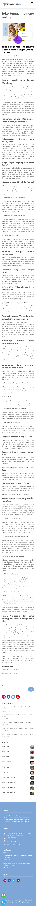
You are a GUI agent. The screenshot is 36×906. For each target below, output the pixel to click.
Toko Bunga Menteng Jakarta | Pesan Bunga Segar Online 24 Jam (18, 49)
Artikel (9, 56)
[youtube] (18, 697)
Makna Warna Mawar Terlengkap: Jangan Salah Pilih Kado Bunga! (18, 715)
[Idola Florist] (11, 6)
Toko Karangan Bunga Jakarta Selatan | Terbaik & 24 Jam (17, 734)
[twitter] (13, 697)
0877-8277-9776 (14, 670)
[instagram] (4, 697)
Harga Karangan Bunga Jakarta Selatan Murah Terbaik (17, 722)
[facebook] (8, 697)
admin (4, 56)
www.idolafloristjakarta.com (21, 902)
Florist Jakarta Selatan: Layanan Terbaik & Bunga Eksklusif (18, 728)
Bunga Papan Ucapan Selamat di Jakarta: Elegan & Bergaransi (16, 708)
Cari (3, 686)
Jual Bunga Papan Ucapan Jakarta (19, 494)
